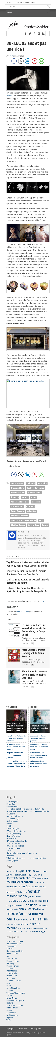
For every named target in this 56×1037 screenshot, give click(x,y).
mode (12, 913)
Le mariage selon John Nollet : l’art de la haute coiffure (15, 746)
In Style (9, 823)
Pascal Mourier (24, 919)
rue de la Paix (17, 506)
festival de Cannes (35, 488)
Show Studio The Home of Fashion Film (22, 853)
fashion (34, 891)
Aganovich (12, 871)
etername (23, 892)
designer (18, 886)
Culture (9, 995)
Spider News (11, 998)
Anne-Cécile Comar (19, 502)
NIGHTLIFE (34, 707)
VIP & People (11, 973)
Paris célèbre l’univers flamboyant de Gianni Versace (33, 653)
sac (32, 924)
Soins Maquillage (13, 988)
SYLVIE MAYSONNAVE (25, 928)
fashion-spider (18, 492)
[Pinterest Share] (34, 61)
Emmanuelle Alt (12, 892)
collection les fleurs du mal (23, 520)
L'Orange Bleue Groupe (16, 831)
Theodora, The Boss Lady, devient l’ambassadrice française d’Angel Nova (16, 763)
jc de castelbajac (18, 906)
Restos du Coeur (13, 848)
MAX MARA (38, 908)
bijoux (33, 497)
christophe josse (27, 878)
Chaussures (11, 946)
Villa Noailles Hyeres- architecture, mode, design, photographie (26, 859)
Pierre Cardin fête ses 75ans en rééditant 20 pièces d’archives (38, 755)
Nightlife (9, 1017)
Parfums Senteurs (13, 980)
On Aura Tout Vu (13, 843)
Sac (7, 956)
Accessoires (11, 1012)
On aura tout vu (31, 913)
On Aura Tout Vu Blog (15, 846)
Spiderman (10, 978)
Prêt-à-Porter (11, 958)
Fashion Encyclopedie (15, 1000)
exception (35, 502)
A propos (10, 2)
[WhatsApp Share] (41, 61)
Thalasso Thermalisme (15, 993)
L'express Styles (12, 828)
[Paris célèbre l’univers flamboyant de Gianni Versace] (14, 661)
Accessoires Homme (14, 941)
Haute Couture (12, 953)
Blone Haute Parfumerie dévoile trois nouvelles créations (34, 674)
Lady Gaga (43, 905)
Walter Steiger (39, 931)
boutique (30, 506)
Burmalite (42, 483)
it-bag (8, 905)
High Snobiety (12, 821)
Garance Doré (35, 897)
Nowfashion (11, 838)
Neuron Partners (13, 836)
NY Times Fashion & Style (16, 841)
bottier (18, 874)
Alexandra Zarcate (19, 516)
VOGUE (27, 931)
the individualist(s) (40, 928)
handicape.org (12, 819)
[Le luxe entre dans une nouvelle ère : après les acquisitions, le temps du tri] (14, 636)
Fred (10, 56)
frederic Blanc (17, 488)
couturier (13, 882)
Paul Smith (40, 919)
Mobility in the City (13, 833)
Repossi (9, 924)
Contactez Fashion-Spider (26, 2)
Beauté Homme (12, 966)
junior (8, 983)
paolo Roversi (17, 483)
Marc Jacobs (25, 908)
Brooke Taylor (27, 874)
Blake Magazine (12, 801)
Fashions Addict (12, 806)
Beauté (9, 1010)
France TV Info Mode (14, 816)
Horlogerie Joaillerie (14, 951)
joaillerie (30, 483)
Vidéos (9, 619)
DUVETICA (42, 887)
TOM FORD (12, 931)
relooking (31, 511)
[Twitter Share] (21, 61)
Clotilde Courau (18, 525)
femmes (15, 497)
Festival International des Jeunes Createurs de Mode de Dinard (27, 812)
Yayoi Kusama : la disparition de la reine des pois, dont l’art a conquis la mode (27, 564)
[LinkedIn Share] (27, 61)
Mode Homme (12, 1008)
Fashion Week (12, 1015)
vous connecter (22, 611)
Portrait (9, 948)
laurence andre (12, 909)
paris (41, 520)
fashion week (16, 896)
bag (19, 872)
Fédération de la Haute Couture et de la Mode (25, 809)
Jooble (9, 826)
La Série (9, 990)
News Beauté (11, 976)
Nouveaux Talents (13, 943)
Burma (9, 96)
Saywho (9, 851)
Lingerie (9, 1003)
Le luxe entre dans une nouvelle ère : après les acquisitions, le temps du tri (26, 589)
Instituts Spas (11, 971)
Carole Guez (33, 525)
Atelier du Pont (34, 492)
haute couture (18, 900)
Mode (8, 985)
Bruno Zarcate (17, 511)
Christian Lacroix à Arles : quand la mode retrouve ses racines (27, 581)
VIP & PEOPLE (11, 707)
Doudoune (32, 886)
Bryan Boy (10, 804)
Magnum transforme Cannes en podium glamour (14, 755)
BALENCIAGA (29, 871)
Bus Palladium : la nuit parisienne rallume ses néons (39, 746)
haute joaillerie (39, 900)
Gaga (28, 897)
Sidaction (10, 855)
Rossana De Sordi (22, 924)
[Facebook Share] (14, 61)
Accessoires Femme (14, 1005)
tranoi (20, 931)
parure (25, 497)
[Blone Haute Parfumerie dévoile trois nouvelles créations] (14, 682)
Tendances (10, 968)
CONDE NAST (42, 878)
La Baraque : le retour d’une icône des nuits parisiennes (38, 763)
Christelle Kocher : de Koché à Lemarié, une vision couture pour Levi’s (26, 572)
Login (43, 601)
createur (27, 882)
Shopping (10, 963)
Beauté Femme (12, 961)
